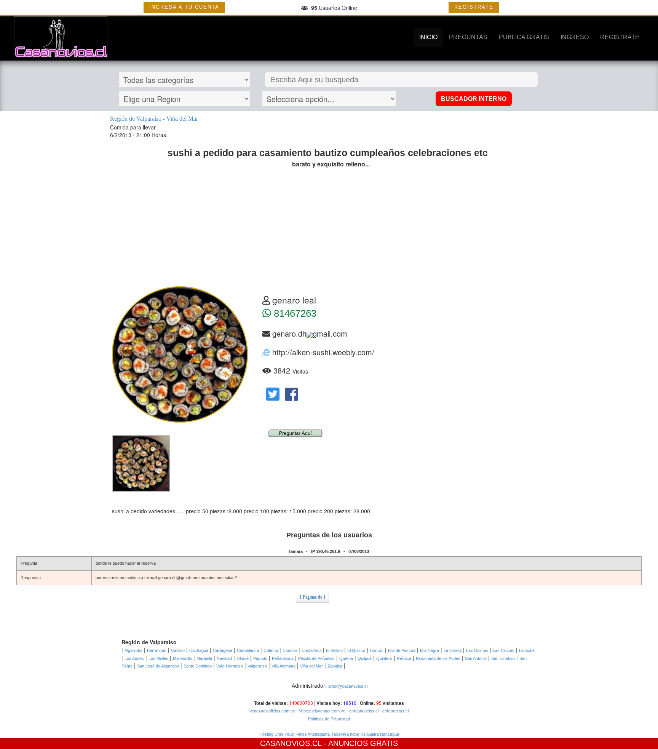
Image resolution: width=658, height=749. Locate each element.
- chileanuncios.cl (362, 711)
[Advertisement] (329, 229)
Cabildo (178, 650)
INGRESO (575, 37)
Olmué (242, 658)
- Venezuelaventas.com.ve (320, 711)
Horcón (376, 650)
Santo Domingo (198, 666)
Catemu (271, 650)
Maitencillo (182, 658)
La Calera (453, 650)
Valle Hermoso (229, 666)
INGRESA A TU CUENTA (184, 7)
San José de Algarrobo (158, 666)
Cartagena (222, 650)
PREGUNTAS (468, 37)
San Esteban (503, 658)
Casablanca (248, 650)
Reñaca (404, 658)
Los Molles (158, 658)
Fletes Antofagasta (312, 734)
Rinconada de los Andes (438, 658)
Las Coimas (477, 650)
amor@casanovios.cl (347, 686)
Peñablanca (283, 658)
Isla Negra (429, 650)
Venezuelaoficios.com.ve (272, 711)
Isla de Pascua (401, 650)
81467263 (293, 313)
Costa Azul (311, 650)
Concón (290, 650)
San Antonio (476, 658)
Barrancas (156, 650)
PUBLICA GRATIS (524, 37)
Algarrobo (133, 650)
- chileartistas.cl (394, 711)
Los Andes (134, 658)
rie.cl (289, 734)
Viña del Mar (311, 666)
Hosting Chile (271, 734)
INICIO (428, 37)
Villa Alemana (283, 666)
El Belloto (334, 650)
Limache (527, 650)
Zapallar (334, 666)
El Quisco (356, 650)
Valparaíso (257, 666)
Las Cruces (503, 650)
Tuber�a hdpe (345, 734)
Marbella (204, 658)
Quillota (346, 658)
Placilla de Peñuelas (316, 658)
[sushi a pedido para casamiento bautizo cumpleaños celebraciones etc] (141, 463)
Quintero (384, 658)
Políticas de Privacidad (329, 719)
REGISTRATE (474, 7)
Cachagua (198, 650)
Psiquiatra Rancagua (380, 734)
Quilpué (365, 658)
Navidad (224, 658)
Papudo (260, 658)
